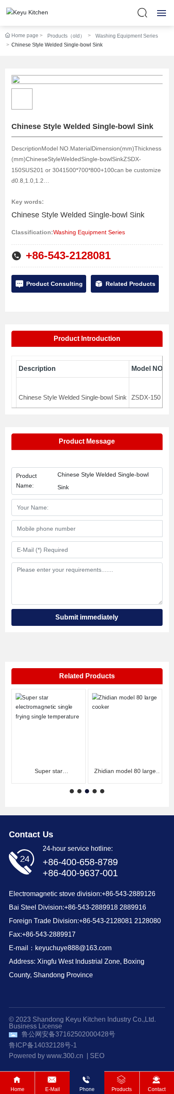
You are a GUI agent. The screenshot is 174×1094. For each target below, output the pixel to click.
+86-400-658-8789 (80, 862)
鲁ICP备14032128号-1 (43, 1045)
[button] (72, 791)
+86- (71, 907)
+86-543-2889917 (49, 934)
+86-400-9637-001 (80, 873)
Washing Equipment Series (126, 36)
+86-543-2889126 (128, 893)
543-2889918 (98, 907)
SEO (97, 1055)
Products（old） (66, 36)
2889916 (133, 907)
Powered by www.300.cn (46, 1055)
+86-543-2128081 (68, 255)
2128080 (147, 920)
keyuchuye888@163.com (73, 947)
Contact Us (31, 834)
